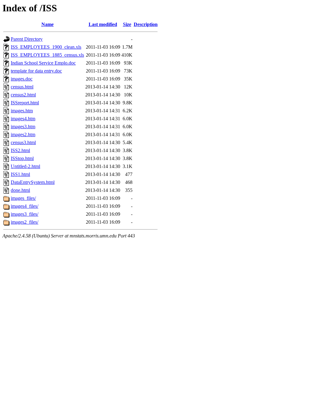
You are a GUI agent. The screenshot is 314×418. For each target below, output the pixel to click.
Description (146, 24)
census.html (22, 86)
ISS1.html (20, 174)
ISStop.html (22, 158)
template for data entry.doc (36, 70)
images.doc (22, 78)
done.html (20, 190)
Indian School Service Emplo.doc (43, 62)
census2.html (23, 94)
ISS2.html (20, 150)
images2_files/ (24, 222)
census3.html (23, 142)
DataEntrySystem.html (33, 182)
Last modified (103, 24)
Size (127, 24)
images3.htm (23, 126)
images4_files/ (24, 206)
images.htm (22, 110)
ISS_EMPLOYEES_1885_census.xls (47, 55)
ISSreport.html (25, 102)
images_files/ (23, 198)
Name (47, 24)
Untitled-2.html (25, 166)
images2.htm (23, 134)
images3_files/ (24, 214)
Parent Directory (27, 39)
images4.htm (23, 118)
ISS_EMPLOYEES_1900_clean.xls (46, 47)
